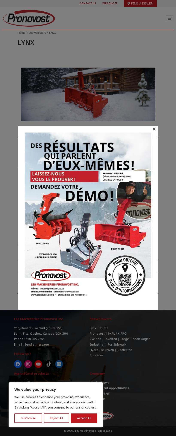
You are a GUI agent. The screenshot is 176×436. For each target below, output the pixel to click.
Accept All (84, 418)
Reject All (56, 418)
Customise (28, 418)
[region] (56, 404)
